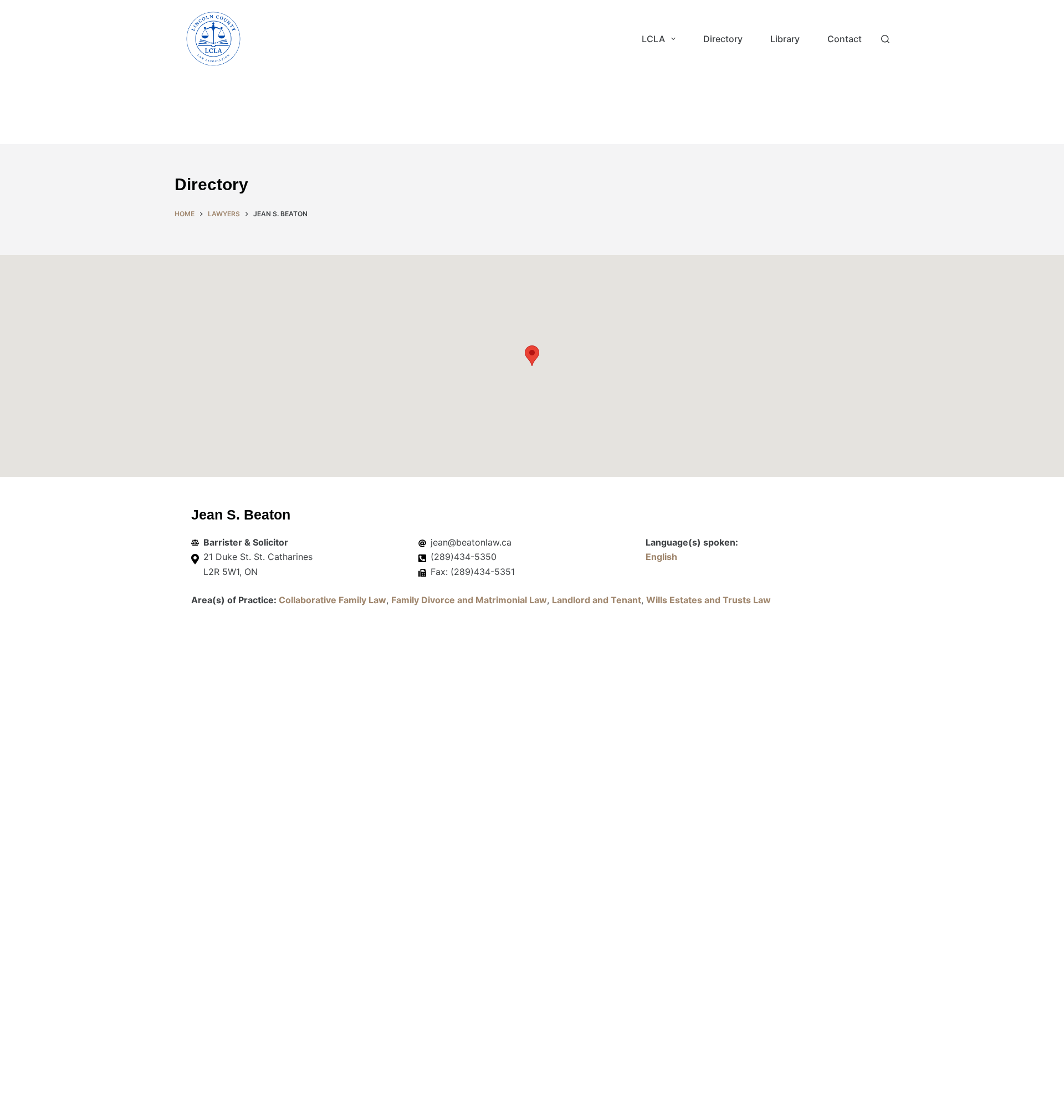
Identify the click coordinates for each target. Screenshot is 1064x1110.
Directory (723, 38)
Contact (844, 38)
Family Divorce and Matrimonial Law (469, 599)
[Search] (885, 39)
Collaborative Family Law (332, 599)
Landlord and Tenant (596, 599)
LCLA (653, 38)
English (661, 556)
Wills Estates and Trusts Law (708, 599)
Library (785, 38)
